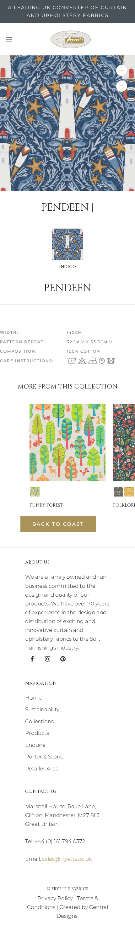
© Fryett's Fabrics (67, 889)
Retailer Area (42, 768)
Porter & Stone (44, 756)
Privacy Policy (55, 898)
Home (33, 698)
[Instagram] (47, 658)
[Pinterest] (63, 658)
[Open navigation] (9, 39)
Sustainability (42, 709)
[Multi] (35, 492)
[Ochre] (129, 492)
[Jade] (118, 492)
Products (37, 733)
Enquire (35, 745)
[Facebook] (32, 658)
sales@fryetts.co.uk (67, 859)
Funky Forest (46, 505)
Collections (39, 721)
